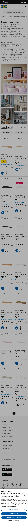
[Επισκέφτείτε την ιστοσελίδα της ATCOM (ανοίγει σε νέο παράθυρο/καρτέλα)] (14, 520)
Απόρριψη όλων (14, 513)
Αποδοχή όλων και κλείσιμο (14, 517)
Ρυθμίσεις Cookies (13, 509)
